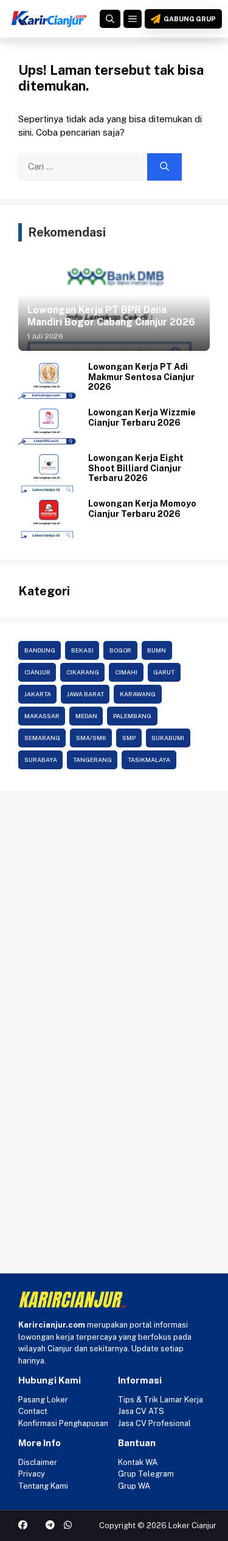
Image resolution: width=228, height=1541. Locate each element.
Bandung (39, 650)
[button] (110, 19)
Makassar (42, 715)
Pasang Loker (43, 1399)
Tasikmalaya (149, 759)
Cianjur (37, 672)
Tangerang (92, 759)
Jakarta (37, 694)
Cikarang (82, 672)
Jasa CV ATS (141, 1411)
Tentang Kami (43, 1486)
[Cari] (164, 167)
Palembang (132, 715)
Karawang (138, 694)
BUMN (156, 650)
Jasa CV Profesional (154, 1423)
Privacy (31, 1473)
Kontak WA (137, 1462)
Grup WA (134, 1486)
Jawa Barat (85, 694)
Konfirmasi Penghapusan (63, 1423)
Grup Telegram (146, 1473)
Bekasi (82, 650)
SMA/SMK (91, 737)
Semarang (42, 737)
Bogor (120, 650)
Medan (86, 715)
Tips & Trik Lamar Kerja (160, 1399)
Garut (163, 672)
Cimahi (126, 672)
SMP (129, 737)
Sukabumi (167, 737)
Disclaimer (37, 1462)
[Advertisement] (114, 917)
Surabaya (40, 759)
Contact (32, 1411)
